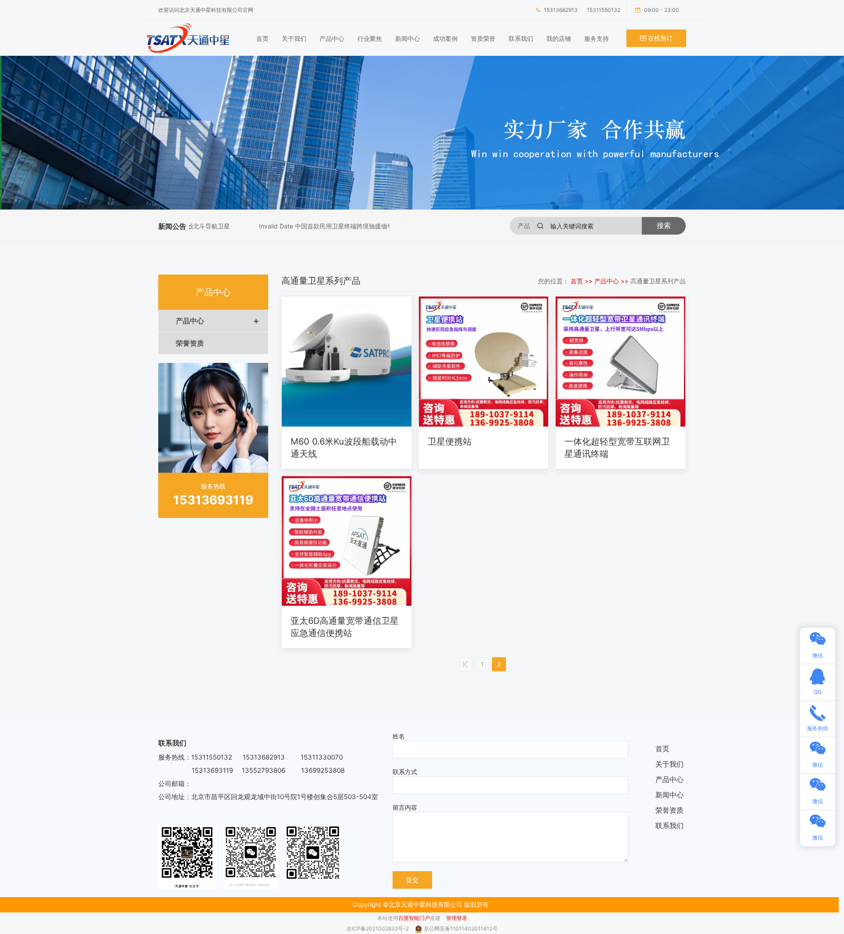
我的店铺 (558, 38)
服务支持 (596, 38)
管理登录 (456, 918)
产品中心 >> (612, 281)
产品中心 (332, 38)
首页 (262, 38)
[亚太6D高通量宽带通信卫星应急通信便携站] (346, 541)
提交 (412, 879)
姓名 (399, 736)
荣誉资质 (190, 343)
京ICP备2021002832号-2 (378, 928)
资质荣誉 (483, 38)
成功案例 (445, 38)
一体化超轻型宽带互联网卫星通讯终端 (617, 447)
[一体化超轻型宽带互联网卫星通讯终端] (620, 362)
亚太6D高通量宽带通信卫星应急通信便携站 (345, 626)
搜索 (664, 225)
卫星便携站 (450, 441)
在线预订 (659, 38)
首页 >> (582, 281)
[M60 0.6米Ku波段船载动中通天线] (346, 362)
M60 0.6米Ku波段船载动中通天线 (344, 447)
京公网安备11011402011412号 (461, 928)
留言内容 (405, 807)
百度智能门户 (414, 918)
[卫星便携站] (484, 362)
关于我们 (294, 38)
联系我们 (521, 38)
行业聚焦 (369, 38)
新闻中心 (407, 38)
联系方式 (405, 771)
